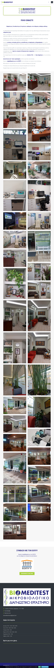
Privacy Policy (45, 667)
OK (39, 667)
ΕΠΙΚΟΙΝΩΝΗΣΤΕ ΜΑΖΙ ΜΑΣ (27, 573)
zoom (15, 82)
